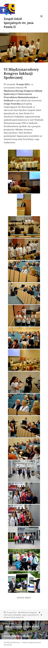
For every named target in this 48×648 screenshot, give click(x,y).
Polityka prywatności (12, 642)
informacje (8, 615)
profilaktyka (17, 615)
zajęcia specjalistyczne (30, 615)
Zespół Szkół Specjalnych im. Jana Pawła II (18, 23)
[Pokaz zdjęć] (24, 597)
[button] (3, 10)
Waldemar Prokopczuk (28, 612)
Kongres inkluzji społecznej (14, 617)
